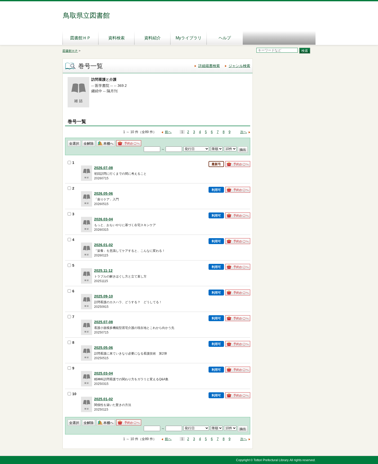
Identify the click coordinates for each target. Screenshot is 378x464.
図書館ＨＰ (80, 38)
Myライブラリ (189, 38)
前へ (168, 132)
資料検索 (116, 38)
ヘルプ (225, 38)
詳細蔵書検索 (209, 66)
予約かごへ (132, 143)
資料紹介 (152, 38)
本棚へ (108, 143)
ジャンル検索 (239, 66)
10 (74, 394)
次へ (243, 132)
